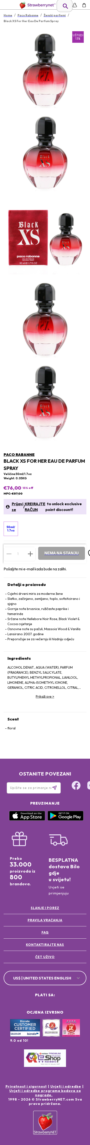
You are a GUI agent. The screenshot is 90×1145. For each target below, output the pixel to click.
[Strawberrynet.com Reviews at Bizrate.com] (25, 1035)
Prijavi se (17, 506)
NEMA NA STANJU (61, 553)
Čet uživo (45, 957)
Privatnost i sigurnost (26, 1086)
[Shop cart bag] (84, 5)
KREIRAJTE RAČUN (35, 506)
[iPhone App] (27, 819)
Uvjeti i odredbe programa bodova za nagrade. (45, 1093)
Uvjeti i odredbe (65, 1086)
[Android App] (66, 819)
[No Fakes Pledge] (71, 1033)
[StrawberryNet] (36, 5)
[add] (30, 553)
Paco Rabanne (19, 454)
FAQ (45, 932)
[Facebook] (76, 786)
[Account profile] (74, 5)
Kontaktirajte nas (45, 945)
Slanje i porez (45, 908)
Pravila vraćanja (45, 920)
